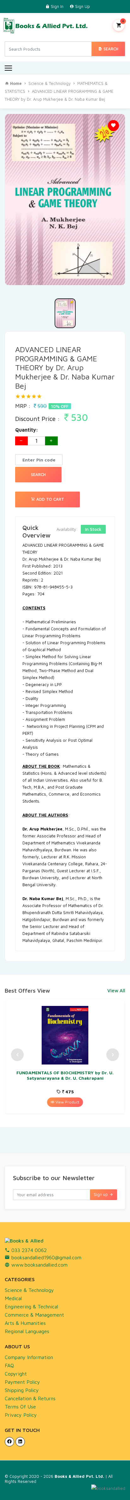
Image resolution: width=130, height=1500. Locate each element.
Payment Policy (22, 1382)
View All (116, 990)
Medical (13, 1298)
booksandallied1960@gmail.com (45, 1257)
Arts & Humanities (25, 1323)
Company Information (29, 1357)
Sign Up (82, 6)
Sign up (101, 1194)
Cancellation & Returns (30, 1398)
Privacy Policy (21, 1415)
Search (110, 48)
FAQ (9, 1365)
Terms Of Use (20, 1406)
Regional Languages (27, 1331)
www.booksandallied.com (39, 1265)
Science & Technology (49, 83)
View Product (67, 1102)
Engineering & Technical (31, 1306)
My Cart (123, 21)
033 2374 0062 (28, 1250)
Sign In (56, 6)
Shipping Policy (22, 1390)
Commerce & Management (34, 1315)
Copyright (16, 1373)
